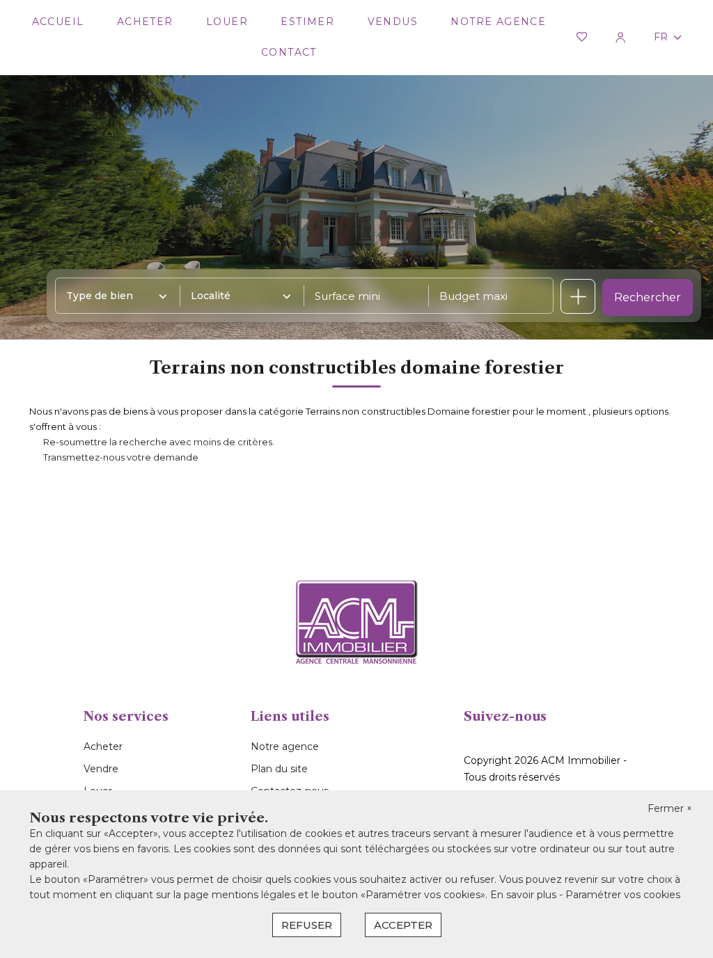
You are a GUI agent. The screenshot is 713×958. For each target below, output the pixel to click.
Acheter (145, 21)
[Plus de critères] (578, 296)
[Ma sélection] (582, 37)
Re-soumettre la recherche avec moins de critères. (158, 441)
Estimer (307, 21)
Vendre (101, 769)
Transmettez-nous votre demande (120, 457)
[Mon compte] (620, 37)
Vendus (393, 21)
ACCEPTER (403, 925)
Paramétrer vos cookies (622, 894)
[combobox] (113, 295)
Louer (227, 21)
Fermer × (670, 808)
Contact (289, 52)
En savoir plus (524, 894)
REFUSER (306, 925)
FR (661, 37)
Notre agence (498, 21)
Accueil (58, 21)
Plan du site (279, 769)
